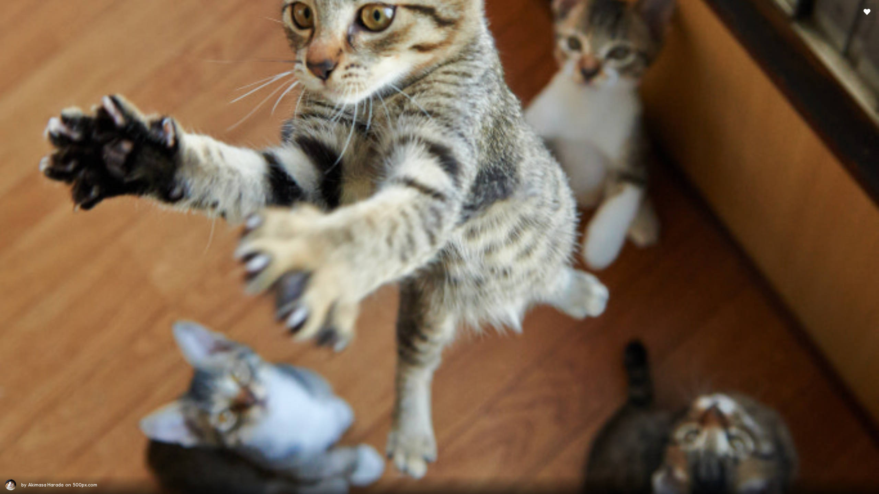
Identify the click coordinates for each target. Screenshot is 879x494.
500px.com (85, 485)
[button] (867, 12)
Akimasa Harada (46, 485)
